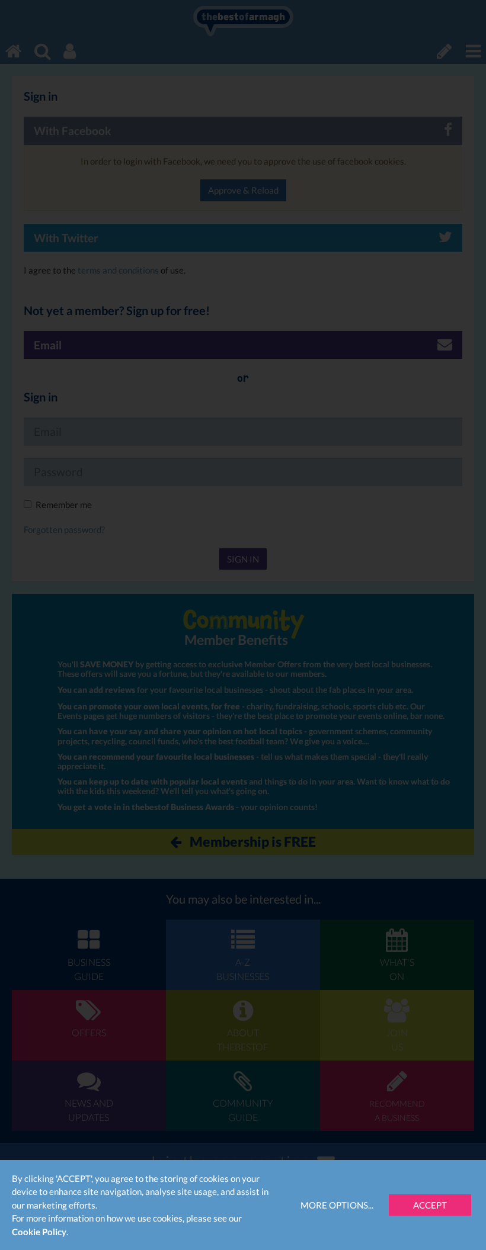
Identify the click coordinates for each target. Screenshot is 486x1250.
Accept (430, 1205)
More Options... (336, 1205)
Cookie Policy (39, 1231)
